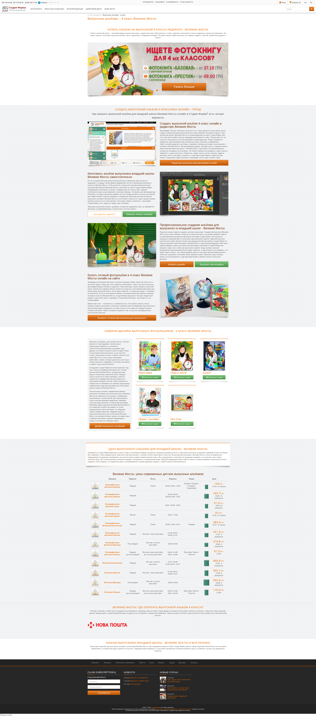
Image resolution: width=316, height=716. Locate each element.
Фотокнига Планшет (112, 592)
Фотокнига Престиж (112, 572)
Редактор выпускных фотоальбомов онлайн (194, 162)
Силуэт (207, 372)
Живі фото (109, 9)
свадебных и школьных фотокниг (180, 709)
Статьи (151, 662)
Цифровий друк (94, 9)
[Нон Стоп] (182, 402)
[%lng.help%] (160, 2)
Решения (107, 662)
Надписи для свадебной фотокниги (177, 696)
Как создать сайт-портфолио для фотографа (179, 680)
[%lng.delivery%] (172, 2)
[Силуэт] (214, 356)
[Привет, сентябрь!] (150, 402)
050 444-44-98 (7, 2)
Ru (311, 2)
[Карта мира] (150, 356)
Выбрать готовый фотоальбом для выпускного (122, 317)
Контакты (194, 662)
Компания (95, 662)
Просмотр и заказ (150, 377)
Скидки (172, 662)
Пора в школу (179, 372)
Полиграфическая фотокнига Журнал (112, 514)
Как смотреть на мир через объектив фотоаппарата (178, 688)
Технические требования (125, 662)
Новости (142, 662)
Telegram (44, 2)
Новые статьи (169, 672)
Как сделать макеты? (104, 214)
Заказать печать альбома (139, 214)
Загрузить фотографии (211, 264)
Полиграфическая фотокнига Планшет (112, 553)
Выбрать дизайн (176, 264)
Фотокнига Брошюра (112, 582)
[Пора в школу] (182, 356)
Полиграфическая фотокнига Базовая (112, 486)
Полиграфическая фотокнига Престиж (112, 534)
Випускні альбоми (54, 9)
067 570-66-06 (18, 2)
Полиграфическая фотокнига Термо (112, 505)
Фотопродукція (75, 9)
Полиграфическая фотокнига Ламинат (112, 495)
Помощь (161, 662)
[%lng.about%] (148, 2)
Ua (305, 2)
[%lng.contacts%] (186, 2)
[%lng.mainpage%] (94, 15)
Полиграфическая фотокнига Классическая (112, 524)
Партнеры (182, 662)
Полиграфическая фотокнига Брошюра (112, 543)
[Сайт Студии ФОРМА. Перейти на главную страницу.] (15, 9)
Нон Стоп (176, 419)
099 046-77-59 (32, 2)
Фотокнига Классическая (112, 563)
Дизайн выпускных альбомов (110, 425)
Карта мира (145, 372)
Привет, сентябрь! (149, 419)
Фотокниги (36, 9)
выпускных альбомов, (163, 709)
